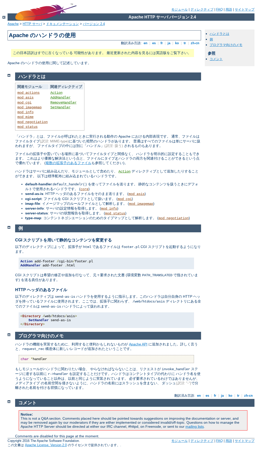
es (154, 43)
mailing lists (194, 426)
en (145, 43)
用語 (228, 9)
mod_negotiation (32, 122)
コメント (216, 59)
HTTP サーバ (32, 24)
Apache (13, 24)
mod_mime (25, 117)
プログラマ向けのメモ (226, 45)
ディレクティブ (201, 9)
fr (161, 43)
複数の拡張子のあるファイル (68, 163)
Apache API (138, 344)
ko (177, 43)
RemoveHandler (63, 102)
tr (185, 43)
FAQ (219, 9)
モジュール (179, 9)
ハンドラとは (219, 34)
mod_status (27, 127)
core (84, 189)
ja (169, 43)
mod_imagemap (29, 107)
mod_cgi (24, 102)
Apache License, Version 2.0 (46, 445)
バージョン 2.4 (94, 24)
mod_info (25, 112)
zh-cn (195, 43)
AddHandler (60, 97)
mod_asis (25, 97)
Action (56, 93)
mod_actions (28, 93)
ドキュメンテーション (62, 24)
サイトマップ (244, 9)
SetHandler (60, 107)
